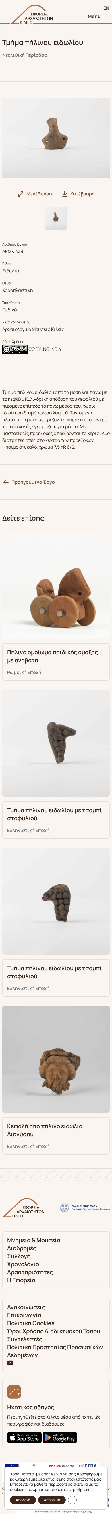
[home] (31, 14)
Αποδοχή (23, 1499)
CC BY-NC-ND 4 (44, 349)
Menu (94, 16)
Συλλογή (18, 1256)
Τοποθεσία (11, 303)
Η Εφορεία (21, 1280)
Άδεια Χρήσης (13, 341)
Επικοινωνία (24, 1315)
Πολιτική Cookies (31, 1323)
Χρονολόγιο (23, 1264)
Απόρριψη (52, 1499)
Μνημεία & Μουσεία (33, 1240)
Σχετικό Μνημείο (15, 322)
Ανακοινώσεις (26, 1307)
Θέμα (6, 283)
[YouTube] (10, 1362)
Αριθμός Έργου (14, 244)
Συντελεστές (24, 1339)
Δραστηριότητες (30, 1272)
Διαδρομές (21, 1248)
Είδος (6, 264)
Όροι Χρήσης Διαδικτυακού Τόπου (53, 1331)
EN (106, 8)
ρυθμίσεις (82, 1489)
